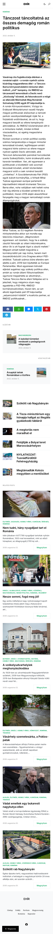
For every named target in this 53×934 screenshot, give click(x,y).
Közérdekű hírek (29, 863)
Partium (6, 865)
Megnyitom (42, 547)
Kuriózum (36, 522)
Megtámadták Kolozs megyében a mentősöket (33, 472)
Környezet (34, 731)
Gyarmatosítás (24, 659)
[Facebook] (26, 924)
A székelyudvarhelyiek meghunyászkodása (17, 666)
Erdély (5, 591)
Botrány (6, 659)
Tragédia (6, 733)
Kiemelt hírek (26, 522)
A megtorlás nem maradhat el (28, 431)
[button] (4, 4)
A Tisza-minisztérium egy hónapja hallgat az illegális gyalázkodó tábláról (33, 417)
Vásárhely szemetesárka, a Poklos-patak (25, 738)
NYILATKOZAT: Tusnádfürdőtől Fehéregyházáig (27, 458)
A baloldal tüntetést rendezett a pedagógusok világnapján (31, 341)
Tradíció (6, 800)
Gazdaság (15, 522)
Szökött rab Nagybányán (33, 403)
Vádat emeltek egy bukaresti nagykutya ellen (21, 805)
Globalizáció (14, 591)
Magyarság (20, 661)
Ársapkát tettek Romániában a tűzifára (18, 373)
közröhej (37, 591)
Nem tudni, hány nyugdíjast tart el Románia (24, 529)
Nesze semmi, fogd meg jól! (21, 596)
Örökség (45, 522)
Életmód (6, 522)
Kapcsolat (31, 914)
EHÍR (26, 4)
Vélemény (42, 593)
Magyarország (24, 335)
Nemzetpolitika (22, 593)
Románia (6, 12)
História (34, 659)
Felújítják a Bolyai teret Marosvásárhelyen (31, 444)
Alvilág (6, 797)
